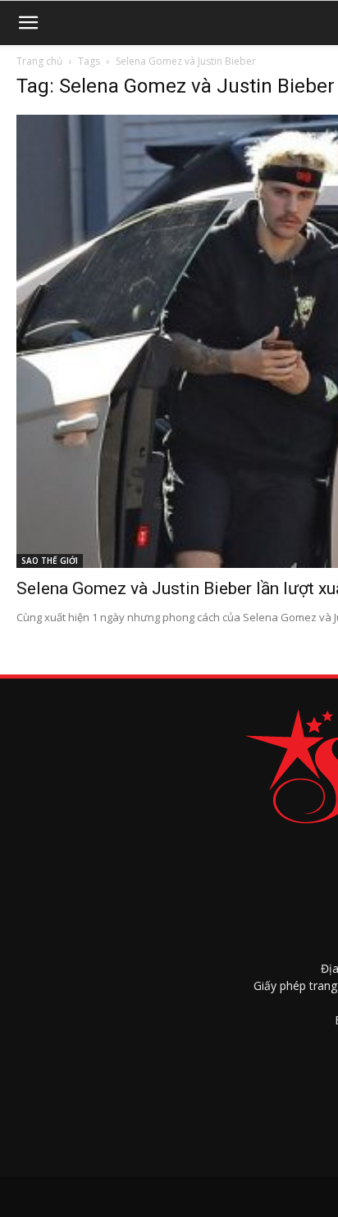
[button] (28, 23)
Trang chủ (39, 61)
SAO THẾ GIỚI (49, 560)
